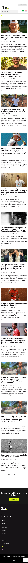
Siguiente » (18, 474)
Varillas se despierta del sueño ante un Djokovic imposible (14, 304)
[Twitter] (5, 516)
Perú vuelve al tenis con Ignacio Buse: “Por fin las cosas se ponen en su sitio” (14, 37)
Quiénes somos (5, 543)
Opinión (4, 533)
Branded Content (6, 537)
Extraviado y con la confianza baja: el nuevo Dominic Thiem (14, 456)
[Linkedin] (7, 516)
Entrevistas (4, 527)
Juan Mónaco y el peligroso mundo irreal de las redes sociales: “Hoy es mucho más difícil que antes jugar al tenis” (14, 191)
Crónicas (4, 523)
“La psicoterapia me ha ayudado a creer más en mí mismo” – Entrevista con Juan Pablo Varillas (13, 229)
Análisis (4, 530)
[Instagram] (2, 516)
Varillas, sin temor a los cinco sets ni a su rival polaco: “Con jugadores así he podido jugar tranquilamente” (13, 380)
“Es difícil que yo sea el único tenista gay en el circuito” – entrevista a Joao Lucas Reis (12, 74)
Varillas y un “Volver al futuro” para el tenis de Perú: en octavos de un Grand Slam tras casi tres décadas (13, 341)
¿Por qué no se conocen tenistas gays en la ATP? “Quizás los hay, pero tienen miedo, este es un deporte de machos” (13, 267)
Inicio (3, 520)
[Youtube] (10, 516)
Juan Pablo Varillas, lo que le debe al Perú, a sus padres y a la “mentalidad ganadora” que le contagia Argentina (13, 418)
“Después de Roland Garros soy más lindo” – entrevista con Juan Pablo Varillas (13, 111)
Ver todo (4, 540)
